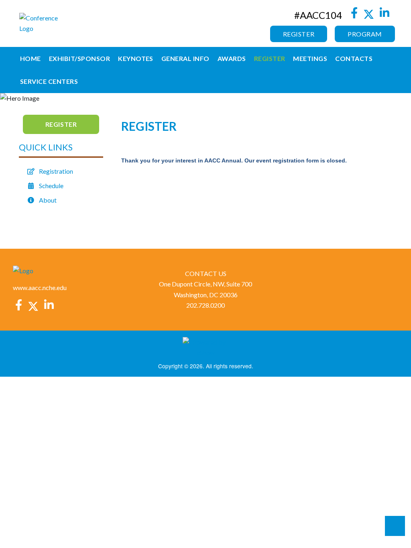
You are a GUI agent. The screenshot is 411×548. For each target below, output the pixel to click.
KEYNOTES (135, 58)
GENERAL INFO (185, 58)
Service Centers (49, 81)
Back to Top (395, 526)
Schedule (51, 185)
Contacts (353, 58)
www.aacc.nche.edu (40, 287)
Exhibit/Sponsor (79, 58)
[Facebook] (354, 15)
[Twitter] (369, 15)
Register (298, 34)
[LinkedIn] (385, 15)
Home (30, 58)
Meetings (310, 58)
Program (365, 34)
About (48, 200)
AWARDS (232, 58)
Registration (56, 171)
